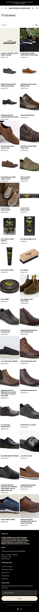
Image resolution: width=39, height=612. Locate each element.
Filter (4, 25)
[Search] (6, 8)
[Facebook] (18, 609)
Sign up (19, 598)
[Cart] (37, 8)
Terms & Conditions (7, 566)
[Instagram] (21, 609)
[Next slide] (37, 3)
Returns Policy (5, 572)
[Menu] (2, 8)
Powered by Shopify (27, 605)
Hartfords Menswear (16, 605)
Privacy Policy (5, 576)
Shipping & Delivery (7, 569)
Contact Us (4, 579)
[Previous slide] (2, 3)
